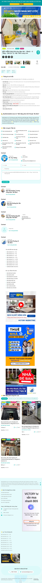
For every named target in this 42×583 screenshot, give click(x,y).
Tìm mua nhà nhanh (5, 492)
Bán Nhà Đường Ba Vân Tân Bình (14, 204)
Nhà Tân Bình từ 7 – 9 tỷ (12, 255)
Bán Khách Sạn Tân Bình (11, 287)
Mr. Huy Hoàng (13, 158)
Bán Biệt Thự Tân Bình (11, 282)
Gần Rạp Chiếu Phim (34, 137)
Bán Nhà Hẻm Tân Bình (10, 48)
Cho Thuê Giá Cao (19, 134)
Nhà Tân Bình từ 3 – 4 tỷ (12, 251)
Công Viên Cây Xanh (34, 134)
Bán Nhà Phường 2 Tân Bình (12, 278)
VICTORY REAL (36, 579)
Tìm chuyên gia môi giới (6, 500)
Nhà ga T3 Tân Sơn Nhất (21, 147)
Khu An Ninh (18, 140)
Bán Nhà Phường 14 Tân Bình (13, 241)
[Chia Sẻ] (9, 57)
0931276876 (25, 157)
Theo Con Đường (27, 398)
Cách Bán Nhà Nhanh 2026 (6, 494)
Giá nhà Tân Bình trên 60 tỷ (12, 266)
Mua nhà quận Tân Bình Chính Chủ (7, 147)
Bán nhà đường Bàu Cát (7, 131)
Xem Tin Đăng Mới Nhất (13, 159)
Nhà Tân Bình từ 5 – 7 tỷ (12, 253)
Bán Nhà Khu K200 (10, 284)
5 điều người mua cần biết (6, 496)
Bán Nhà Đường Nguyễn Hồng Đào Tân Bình (13, 216)
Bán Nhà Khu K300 (10, 274)
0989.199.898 (6, 512)
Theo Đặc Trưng (12, 398)
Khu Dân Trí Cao (33, 140)
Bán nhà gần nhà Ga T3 (34, 131)
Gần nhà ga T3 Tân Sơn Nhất (20, 137)
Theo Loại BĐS (19, 398)
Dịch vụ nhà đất (4, 498)
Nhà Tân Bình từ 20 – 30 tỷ (12, 261)
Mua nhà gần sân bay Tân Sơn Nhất (21, 144)
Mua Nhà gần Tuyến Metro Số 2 (35, 144)
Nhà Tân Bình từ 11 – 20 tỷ (12, 259)
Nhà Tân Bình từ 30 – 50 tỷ (12, 262)
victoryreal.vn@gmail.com (8, 515)
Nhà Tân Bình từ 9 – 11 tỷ (12, 257)
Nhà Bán (4, 48)
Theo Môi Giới (34, 398)
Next (41, 33)
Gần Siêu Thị (5, 140)
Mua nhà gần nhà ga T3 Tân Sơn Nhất (7, 144)
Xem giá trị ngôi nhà (5, 502)
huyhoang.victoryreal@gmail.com (29, 160)
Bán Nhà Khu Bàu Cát (11, 280)
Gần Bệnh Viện (5, 137)
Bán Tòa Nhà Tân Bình (11, 285)
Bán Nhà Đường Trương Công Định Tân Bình (13, 191)
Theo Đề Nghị (4, 398)
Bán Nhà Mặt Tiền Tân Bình (12, 276)
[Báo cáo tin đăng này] (12, 57)
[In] (6, 57)
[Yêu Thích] (3, 57)
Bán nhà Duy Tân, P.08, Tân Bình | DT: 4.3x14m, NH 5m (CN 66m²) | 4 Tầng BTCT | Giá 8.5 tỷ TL (10, 459)
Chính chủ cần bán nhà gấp (8, 134)
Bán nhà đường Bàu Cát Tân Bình (21, 131)
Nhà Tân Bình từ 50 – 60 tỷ (12, 264)
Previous (1, 33)
